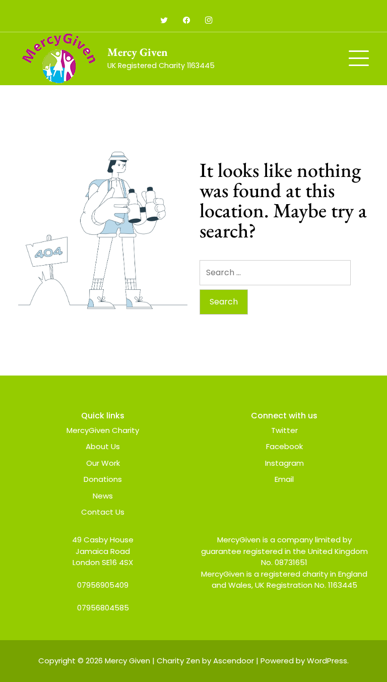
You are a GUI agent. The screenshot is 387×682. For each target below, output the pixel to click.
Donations (103, 479)
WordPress (327, 660)
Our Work (103, 463)
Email (284, 479)
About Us (103, 446)
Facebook (284, 446)
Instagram (284, 463)
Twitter (284, 430)
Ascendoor (233, 660)
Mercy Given (137, 51)
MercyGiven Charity (103, 430)
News (103, 495)
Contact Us (102, 512)
